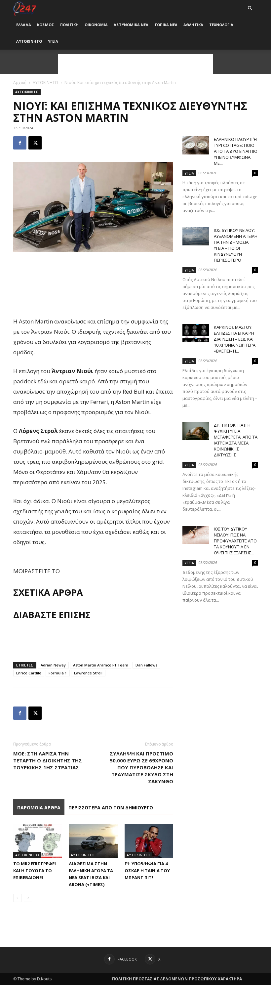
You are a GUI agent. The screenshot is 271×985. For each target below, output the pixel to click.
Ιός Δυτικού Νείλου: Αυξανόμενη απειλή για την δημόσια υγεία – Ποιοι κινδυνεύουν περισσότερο (235, 245)
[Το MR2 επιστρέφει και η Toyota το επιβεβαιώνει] (37, 841)
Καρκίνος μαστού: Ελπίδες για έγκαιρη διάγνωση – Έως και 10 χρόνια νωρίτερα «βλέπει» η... (234, 339)
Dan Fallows (146, 665)
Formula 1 (58, 672)
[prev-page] (17, 898)
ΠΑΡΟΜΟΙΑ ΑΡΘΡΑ (38, 807)
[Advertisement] (135, 64)
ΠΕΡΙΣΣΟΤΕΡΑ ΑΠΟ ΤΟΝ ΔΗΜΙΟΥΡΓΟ (110, 807)
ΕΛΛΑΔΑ (23, 24)
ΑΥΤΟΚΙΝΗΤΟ (29, 41)
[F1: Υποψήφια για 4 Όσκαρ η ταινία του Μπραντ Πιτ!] (149, 841)
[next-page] (28, 898)
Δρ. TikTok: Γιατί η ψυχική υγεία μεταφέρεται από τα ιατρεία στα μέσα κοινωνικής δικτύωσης (235, 440)
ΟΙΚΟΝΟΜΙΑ (96, 24)
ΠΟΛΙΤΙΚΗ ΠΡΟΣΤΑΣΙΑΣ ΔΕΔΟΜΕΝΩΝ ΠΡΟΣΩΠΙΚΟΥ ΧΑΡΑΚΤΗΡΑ (177, 979)
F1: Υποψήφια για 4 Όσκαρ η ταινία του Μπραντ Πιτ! (147, 870)
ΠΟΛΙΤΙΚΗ (69, 24)
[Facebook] (19, 143)
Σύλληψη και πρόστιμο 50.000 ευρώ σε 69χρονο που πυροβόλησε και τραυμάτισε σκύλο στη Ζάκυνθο (141, 767)
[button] (250, 8)
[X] (35, 143)
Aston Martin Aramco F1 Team (100, 665)
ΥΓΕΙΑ (53, 41)
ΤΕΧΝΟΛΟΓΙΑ (221, 24)
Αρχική (19, 82)
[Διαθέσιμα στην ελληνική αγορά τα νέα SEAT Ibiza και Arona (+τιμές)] (93, 841)
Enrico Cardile (28, 672)
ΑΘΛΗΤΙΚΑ (193, 24)
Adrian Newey (53, 665)
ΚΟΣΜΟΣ (45, 24)
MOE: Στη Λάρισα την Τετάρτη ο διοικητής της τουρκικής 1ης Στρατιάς (47, 760)
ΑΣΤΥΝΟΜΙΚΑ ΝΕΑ (131, 24)
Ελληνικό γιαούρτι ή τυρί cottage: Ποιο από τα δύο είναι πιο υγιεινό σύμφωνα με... (235, 151)
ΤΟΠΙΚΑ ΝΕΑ (165, 24)
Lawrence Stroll (88, 672)
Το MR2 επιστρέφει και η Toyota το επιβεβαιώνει (34, 870)
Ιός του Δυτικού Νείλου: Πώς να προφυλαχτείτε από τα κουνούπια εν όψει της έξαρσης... (235, 541)
